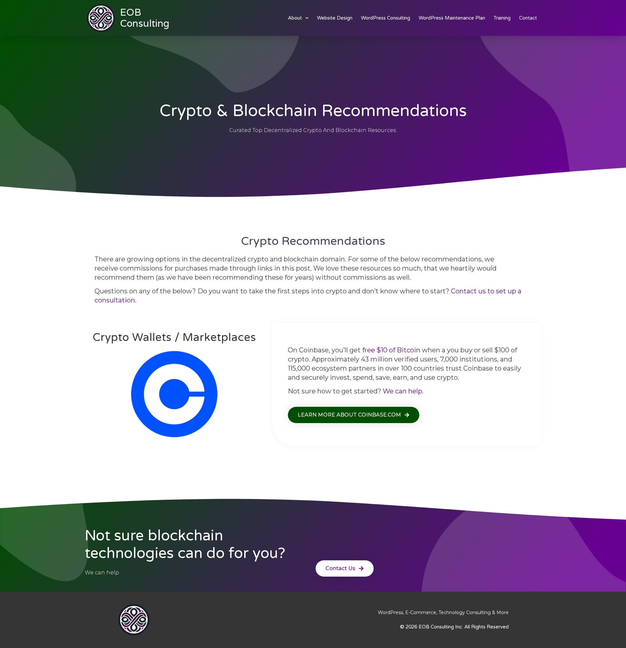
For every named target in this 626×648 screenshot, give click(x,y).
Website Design (334, 18)
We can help (402, 391)
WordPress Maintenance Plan (452, 18)
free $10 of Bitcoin (391, 350)
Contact (528, 18)
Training (502, 18)
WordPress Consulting (385, 18)
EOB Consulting (144, 18)
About (295, 18)
